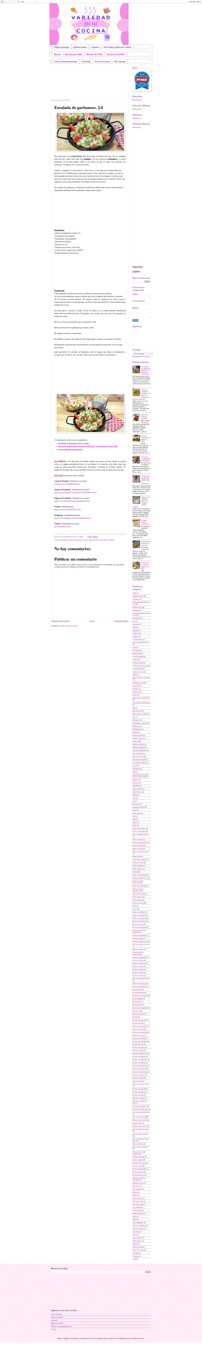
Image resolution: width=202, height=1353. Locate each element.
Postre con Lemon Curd (140, 842)
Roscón (135, 1192)
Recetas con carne (138, 1035)
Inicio (92, 620)
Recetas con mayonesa (140, 1072)
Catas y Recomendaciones (65, 61)
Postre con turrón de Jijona (141, 852)
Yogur (134, 1259)
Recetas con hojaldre (139, 1056)
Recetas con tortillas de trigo (140, 1102)
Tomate (135, 1244)
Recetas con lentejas (139, 1063)
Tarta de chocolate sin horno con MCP (145, 438)
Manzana (135, 780)
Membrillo (136, 786)
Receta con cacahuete (139, 921)
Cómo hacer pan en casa (140, 666)
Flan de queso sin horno (140, 714)
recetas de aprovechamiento (141, 1112)
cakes (134, 627)
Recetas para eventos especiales (139, 1153)
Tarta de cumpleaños (139, 1225)
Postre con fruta (137, 839)
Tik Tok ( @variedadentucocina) (61, 1326)
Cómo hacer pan (138, 662)
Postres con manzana (139, 886)
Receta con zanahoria (139, 986)
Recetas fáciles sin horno (140, 1134)
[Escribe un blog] (91, 537)
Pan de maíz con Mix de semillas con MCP (145, 565)
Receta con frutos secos (140, 941)
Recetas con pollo (138, 1095)
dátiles (135, 675)
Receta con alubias (138, 912)
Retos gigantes (137, 1189)
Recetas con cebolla (139, 1038)
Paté (134, 816)
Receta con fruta (138, 938)
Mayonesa (136, 783)
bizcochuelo (136, 618)
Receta (135, 909)
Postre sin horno (138, 869)
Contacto (95, 47)
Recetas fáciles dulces (140, 1126)
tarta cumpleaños (138, 1222)
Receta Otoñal (137, 1005)
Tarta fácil (136, 1232)
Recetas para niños (73, 54)
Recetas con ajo (138, 1023)
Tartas (134, 1235)
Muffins (135, 795)
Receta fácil (136, 1002)
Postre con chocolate (139, 831)
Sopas (134, 1216)
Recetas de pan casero (140, 1120)
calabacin (136, 630)
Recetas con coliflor (139, 1047)
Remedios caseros (138, 1183)
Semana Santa (137, 1210)
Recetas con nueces (139, 1075)
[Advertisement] (90, 81)
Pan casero (136, 804)
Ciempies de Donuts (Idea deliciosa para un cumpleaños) (145, 480)
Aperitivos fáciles (138, 596)
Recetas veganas (109, 540)
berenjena (136, 610)
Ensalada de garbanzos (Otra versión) (73, 443)
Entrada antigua (121, 620)
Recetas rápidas (88, 540)
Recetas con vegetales (139, 1106)
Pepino (135, 822)
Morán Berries (137, 792)
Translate (147, 356)
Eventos (135, 695)
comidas (135, 659)
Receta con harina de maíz (141, 944)
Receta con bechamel (139, 918)
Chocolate (136, 650)
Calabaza (135, 636)
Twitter (53, 1329)
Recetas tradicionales (139, 1169)
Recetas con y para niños (140, 1109)
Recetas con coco (138, 1044)
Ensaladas (64, 540)
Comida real (136, 653)
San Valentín (137, 1207)
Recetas (57, 54)
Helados (135, 741)
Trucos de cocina (102, 61)
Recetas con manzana (139, 1066)
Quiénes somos (80, 47)
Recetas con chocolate (140, 1041)
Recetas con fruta (138, 1050)
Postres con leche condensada (138, 882)
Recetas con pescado (139, 1089)
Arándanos (136, 599)
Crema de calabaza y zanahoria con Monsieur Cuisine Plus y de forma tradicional (141, 394)
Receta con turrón (138, 975)
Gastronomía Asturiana (140, 723)
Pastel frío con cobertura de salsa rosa (145, 543)
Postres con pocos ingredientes (138, 890)
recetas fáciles (137, 1123)
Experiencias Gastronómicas (141, 703)
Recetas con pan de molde (141, 1084)
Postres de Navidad (139, 894)
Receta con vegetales (139, 983)
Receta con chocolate (139, 927)
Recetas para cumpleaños (141, 1147)
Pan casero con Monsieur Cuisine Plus (145, 458)
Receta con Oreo (138, 966)
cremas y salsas (137, 672)
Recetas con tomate (139, 1098)
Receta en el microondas (140, 995)
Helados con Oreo (138, 744)
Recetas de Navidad (115, 54)
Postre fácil (136, 856)
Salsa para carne (138, 1201)
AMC (134, 593)
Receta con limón (138, 960)
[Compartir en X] (93, 537)
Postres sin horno (138, 903)
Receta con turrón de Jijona (141, 978)
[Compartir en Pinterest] (97, 537)
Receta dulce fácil (138, 992)
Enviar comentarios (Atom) (69, 626)
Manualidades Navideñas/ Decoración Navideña (141, 776)
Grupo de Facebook (57, 1317)
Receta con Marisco (139, 963)
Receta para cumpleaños (140, 1008)
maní (134, 772)
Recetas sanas (98, 540)
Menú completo (137, 789)
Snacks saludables (138, 1213)
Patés (134, 819)
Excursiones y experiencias (141, 698)
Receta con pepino (138, 969)
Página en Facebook (57, 1323)
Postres (135, 872)
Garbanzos (136, 720)
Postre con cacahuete (139, 828)
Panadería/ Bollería (139, 807)
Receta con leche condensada (138, 953)
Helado (135, 732)
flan (134, 708)
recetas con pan (137, 1081)
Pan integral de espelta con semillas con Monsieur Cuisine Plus (145, 370)
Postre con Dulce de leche (141, 834)
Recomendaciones (138, 1175)
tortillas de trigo (137, 1247)
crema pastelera (138, 669)
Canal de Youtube (56, 1314)
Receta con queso (138, 972)
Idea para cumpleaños (139, 750)
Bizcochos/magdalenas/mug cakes (141, 614)
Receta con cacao (138, 924)
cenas (134, 647)
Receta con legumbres (139, 957)
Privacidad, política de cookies (117, 47)
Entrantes (135, 689)
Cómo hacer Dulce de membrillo (145, 416)
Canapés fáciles (138, 639)
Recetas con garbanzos (75, 540)
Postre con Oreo (138, 849)
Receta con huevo (138, 949)
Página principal (61, 47)
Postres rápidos (137, 900)
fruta (134, 717)
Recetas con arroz (138, 1029)
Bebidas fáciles (137, 607)
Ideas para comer (138, 756)
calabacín (136, 633)
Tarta (134, 1219)
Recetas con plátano (139, 1092)
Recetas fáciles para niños (141, 1129)
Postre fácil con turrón (139, 859)
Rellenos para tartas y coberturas (139, 1179)
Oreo (134, 798)
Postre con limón (138, 845)
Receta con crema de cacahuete (139, 931)
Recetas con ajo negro (139, 1026)
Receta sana (136, 1011)
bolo (134, 621)
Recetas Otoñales (138, 1144)
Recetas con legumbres (140, 1059)
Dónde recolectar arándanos (141, 678)
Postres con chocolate (139, 875)
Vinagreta (136, 1256)
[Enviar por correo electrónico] (89, 537)
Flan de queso (137, 711)
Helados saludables (139, 747)
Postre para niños (138, 863)
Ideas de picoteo (138, 753)
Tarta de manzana (138, 1229)
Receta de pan (137, 989)
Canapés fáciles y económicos (145, 522)
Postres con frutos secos (140, 878)
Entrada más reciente (61, 620)
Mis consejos (120, 61)
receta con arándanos (139, 915)
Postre (134, 825)
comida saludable (138, 656)
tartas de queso (137, 1238)
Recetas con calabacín (140, 1032)
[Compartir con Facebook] (95, 537)
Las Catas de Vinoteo (139, 763)
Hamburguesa (137, 729)
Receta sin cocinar (138, 1014)
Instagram (54, 1320)
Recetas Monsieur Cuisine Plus (141, 1140)
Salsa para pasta (138, 1204)
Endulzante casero (138, 683)
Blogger (142, 1338)
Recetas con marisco (139, 1069)
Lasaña (135, 766)
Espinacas (136, 692)
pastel (134, 810)
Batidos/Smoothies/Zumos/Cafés (141, 603)
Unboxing (86, 61)
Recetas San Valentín (139, 1163)
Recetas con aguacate (139, 1020)
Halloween (136, 726)
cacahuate (136, 624)
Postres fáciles (137, 897)
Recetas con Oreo (138, 1078)
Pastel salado (137, 813)
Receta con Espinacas (139, 935)
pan (134, 801)
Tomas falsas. (137, 1241)
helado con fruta (138, 735)
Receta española (138, 999)
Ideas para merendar (139, 759)
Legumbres (136, 769)
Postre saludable (138, 866)
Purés (134, 906)
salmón (135, 1195)
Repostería (136, 1186)
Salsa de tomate (137, 1198)
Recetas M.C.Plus (95, 54)
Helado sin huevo (138, 738)
